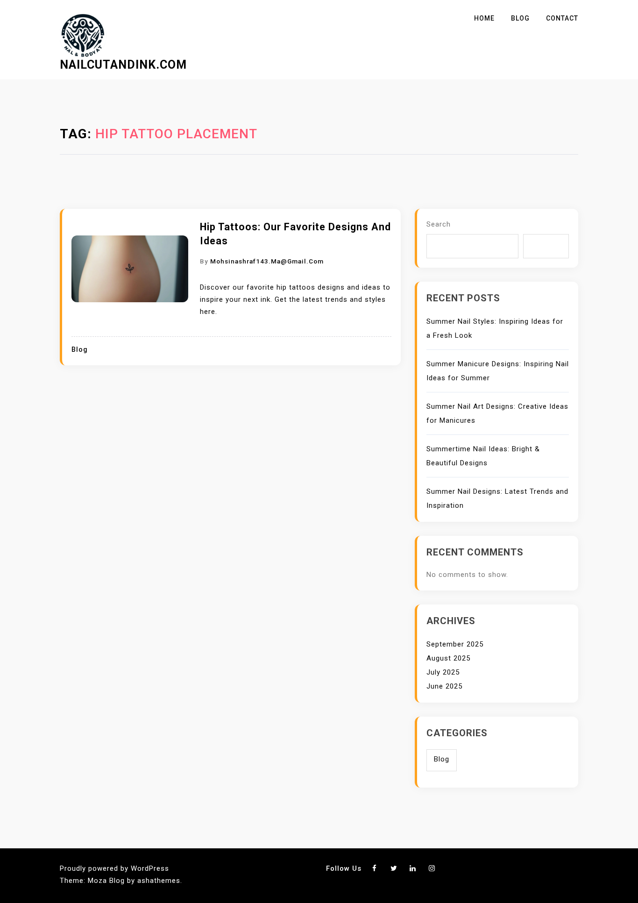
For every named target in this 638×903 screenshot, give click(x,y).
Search (438, 224)
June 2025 (444, 686)
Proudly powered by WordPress (114, 868)
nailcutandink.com (123, 64)
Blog (520, 18)
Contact (562, 18)
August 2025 (448, 658)
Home (484, 18)
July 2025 (443, 672)
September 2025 (454, 644)
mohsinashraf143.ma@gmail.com (267, 261)
